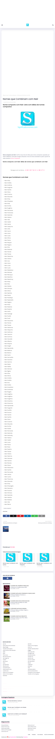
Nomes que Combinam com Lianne (10, 564)
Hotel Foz (30, 647)
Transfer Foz (30, 656)
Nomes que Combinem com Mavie (17, 707)
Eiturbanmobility (31, 655)
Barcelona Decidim (7, 656)
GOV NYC (29, 643)
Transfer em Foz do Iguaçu (33, 673)
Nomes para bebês (5, 728)
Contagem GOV (31, 653)
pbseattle (30, 666)
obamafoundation (32, 669)
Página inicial (5, 95)
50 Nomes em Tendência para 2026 (19, 585)
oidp (29, 667)
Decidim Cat (30, 658)
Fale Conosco (40, 734)
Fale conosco (30, 729)
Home (29, 734)
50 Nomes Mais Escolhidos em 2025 (19, 601)
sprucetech (5, 661)
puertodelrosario (6, 667)
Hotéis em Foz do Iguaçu (8, 672)
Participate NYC (31, 651)
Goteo (4, 662)
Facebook (34, 734)
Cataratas (5, 675)
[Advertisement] (27, 12)
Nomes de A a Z (31, 725)
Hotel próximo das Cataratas (9, 645)
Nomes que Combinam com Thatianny (44, 564)
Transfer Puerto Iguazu (7, 648)
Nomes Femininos (5, 726)
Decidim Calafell (31, 659)
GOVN (4, 651)
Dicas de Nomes (4, 725)
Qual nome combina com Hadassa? (17, 714)
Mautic (29, 662)
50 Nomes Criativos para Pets (18, 616)
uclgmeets (30, 664)
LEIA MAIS (17, 588)
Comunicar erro (4, 731)
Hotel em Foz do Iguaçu (33, 645)
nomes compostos (12, 95)
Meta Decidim (6, 666)
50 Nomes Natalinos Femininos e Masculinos (22, 593)
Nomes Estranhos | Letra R (15, 701)
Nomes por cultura (32, 728)
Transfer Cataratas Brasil (33, 648)
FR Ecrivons (5, 655)
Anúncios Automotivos (33, 670)
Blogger (29, 650)
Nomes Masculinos (32, 726)
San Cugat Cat (6, 658)
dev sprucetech (31, 661)
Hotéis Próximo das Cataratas (9, 650)
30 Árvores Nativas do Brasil (18, 608)
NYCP (4, 653)
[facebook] (7, 578)
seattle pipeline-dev (7, 669)
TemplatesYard (13, 737)
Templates (25, 737)
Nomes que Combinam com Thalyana (27, 564)
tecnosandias (6, 664)
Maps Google (5, 647)
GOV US (4, 643)
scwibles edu (6, 670)
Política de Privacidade (6, 729)
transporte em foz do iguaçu (34, 672)
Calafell (4, 659)
